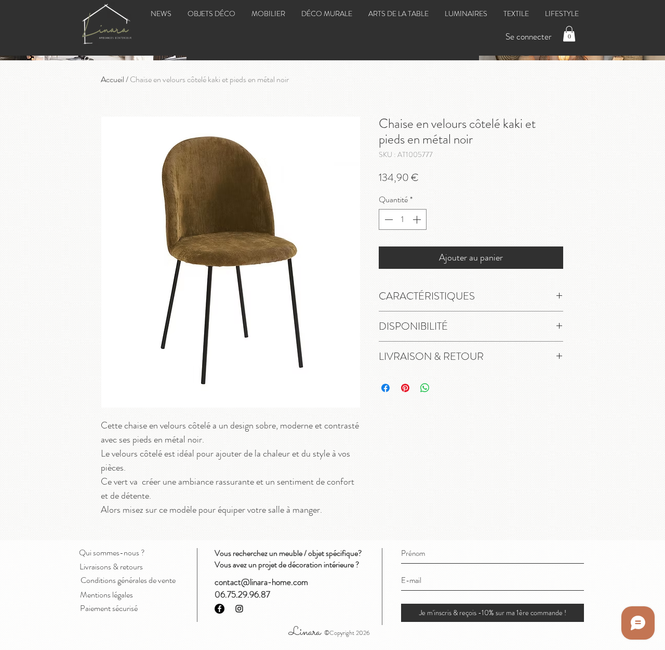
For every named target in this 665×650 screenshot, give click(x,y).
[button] (569, 34)
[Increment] (417, 219)
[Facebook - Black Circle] (219, 609)
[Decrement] (387, 219)
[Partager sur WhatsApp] (425, 388)
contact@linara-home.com (261, 582)
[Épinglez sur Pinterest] (405, 388)
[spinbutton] (402, 219)
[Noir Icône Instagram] (239, 609)
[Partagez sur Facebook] (385, 388)
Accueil (112, 79)
